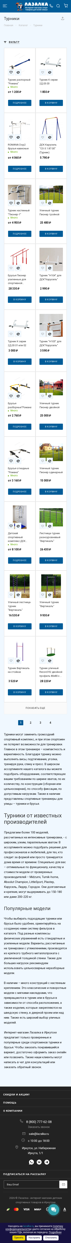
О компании (12, 1110)
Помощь (9, 1102)
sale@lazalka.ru (39, 1134)
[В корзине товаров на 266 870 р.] (65, 6)
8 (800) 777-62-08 (39, 1122)
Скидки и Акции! (16, 1094)
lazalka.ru (28, 1226)
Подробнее (19, 103)
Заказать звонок (39, 1127)
